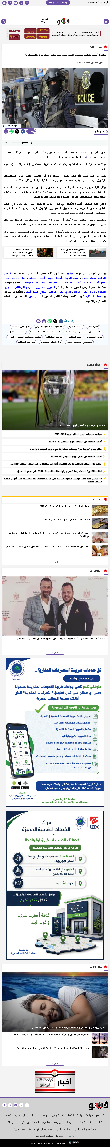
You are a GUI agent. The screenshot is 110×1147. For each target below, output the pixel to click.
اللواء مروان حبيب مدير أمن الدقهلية (83, 332)
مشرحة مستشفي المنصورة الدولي (24, 337)
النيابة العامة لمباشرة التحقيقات (45, 332)
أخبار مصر (100, 1115)
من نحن (71, 1136)
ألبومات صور (33, 1122)
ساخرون (46, 1122)
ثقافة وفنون (58, 1115)
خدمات (8, 1115)
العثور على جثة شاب (20, 327)
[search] (3, 21)
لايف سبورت (19, 1129)
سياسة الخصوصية (44, 1136)
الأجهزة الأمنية (76, 327)
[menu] (106, 21)
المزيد (55, 562)
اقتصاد (70, 1115)
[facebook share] (23, 131)
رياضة (79, 1115)
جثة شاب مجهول (17, 332)
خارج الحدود (20, 1115)
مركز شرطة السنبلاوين (50, 342)
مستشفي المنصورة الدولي (79, 342)
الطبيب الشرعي (42, 327)
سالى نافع (100, 131)
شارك (29, 131)
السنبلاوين (88, 157)
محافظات (34, 1115)
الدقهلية (59, 327)
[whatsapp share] (11, 131)
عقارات (83, 1122)
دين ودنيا (57, 1122)
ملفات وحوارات (89, 1129)
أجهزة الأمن (93, 327)
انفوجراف (11, 1122)
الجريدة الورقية (57, 2)
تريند (21, 1122)
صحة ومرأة (71, 1122)
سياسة (89, 1115)
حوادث (45, 1115)
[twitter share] (17, 131)
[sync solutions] (73, 1143)
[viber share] (38, 321)
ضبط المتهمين (74, 337)
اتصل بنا (60, 1136)
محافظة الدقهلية (54, 337)
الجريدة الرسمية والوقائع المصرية (45, 1129)
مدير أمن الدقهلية (26, 342)
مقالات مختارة (96, 1122)
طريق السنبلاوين (94, 337)
